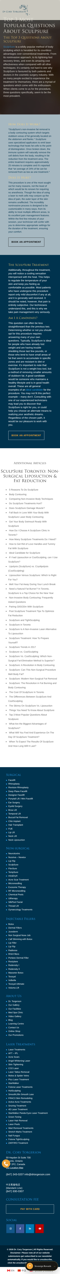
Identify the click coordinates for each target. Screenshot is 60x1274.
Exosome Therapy (17, 887)
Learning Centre (16, 1023)
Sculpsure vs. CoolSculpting (23, 651)
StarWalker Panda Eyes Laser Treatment (28, 1113)
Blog (10, 1020)
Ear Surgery (14, 802)
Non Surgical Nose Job (19, 935)
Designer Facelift (16, 795)
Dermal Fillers (15, 928)
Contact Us (13, 1027)
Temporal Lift (14, 813)
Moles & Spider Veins (18, 1075)
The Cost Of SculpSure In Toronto (26, 692)
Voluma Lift (13, 987)
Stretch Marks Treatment (20, 1131)
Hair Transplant (15, 825)
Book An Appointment (26, 242)
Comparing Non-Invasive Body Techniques (31, 499)
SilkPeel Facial (15, 902)
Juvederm (13, 931)
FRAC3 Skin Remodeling (20, 1098)
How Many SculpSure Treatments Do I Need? (32, 539)
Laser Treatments (16, 1049)
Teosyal (12, 976)
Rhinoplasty (14, 784)
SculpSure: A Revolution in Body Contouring (31, 665)
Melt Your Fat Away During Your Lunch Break (32, 584)
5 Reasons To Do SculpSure (23, 489)
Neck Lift (12, 836)
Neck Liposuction (16, 840)
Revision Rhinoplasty (18, 787)
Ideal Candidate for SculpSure (24, 552)
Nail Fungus (14, 1135)
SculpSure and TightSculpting (24, 620)
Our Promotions (16, 1035)
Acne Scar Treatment (18, 879)
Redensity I (13, 965)
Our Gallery (13, 1005)
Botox (11, 924)
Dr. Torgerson (14, 1001)
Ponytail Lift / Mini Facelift (20, 798)
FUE (10, 828)
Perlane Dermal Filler (18, 958)
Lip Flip (11, 861)
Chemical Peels (15, 894)
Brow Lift (12, 810)
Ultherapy (13, 898)
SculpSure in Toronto (20, 624)
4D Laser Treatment (18, 1109)
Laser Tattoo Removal (18, 1072)
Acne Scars (13, 1057)
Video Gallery (14, 1016)
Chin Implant (14, 821)
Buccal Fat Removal (18, 817)
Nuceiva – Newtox (17, 857)
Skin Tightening (15, 1064)
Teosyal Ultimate (16, 984)
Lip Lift (11, 832)
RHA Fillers (13, 954)
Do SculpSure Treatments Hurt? (25, 503)
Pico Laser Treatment (18, 1079)
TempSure (13, 872)
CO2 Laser (13, 1068)
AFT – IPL (13, 1053)
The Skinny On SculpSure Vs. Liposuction (30, 705)
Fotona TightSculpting (18, 1139)
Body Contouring (17, 494)
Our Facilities (14, 1009)
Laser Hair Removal (18, 1120)
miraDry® (13, 876)
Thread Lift (13, 906)
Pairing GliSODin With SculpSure (26, 606)
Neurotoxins (14, 853)
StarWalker (13, 1083)
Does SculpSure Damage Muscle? (27, 508)
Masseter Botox (15, 972)
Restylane (13, 961)
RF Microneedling (16, 891)
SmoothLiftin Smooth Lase (21, 1094)
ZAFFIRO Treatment (18, 1143)
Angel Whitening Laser (19, 1060)
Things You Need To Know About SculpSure (31, 710)
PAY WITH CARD (30, 1209)
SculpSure (9, 46)
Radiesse (12, 950)
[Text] (6, 1163)
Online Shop (14, 1031)
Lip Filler (12, 943)
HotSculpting (14, 1090)
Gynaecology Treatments (20, 909)
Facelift (11, 780)
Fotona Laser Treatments (20, 1087)
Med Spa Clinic (15, 1012)
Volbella (12, 980)
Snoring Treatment (17, 1105)
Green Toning (14, 1117)
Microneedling (15, 883)
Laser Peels (14, 1124)
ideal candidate (34, 389)
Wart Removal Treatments (21, 1128)
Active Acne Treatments (19, 1102)
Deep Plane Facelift (17, 791)
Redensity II (14, 969)
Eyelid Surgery (15, 806)
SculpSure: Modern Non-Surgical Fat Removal (33, 678)
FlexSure (12, 868)
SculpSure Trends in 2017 (22, 647)
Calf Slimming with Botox (20, 939)
